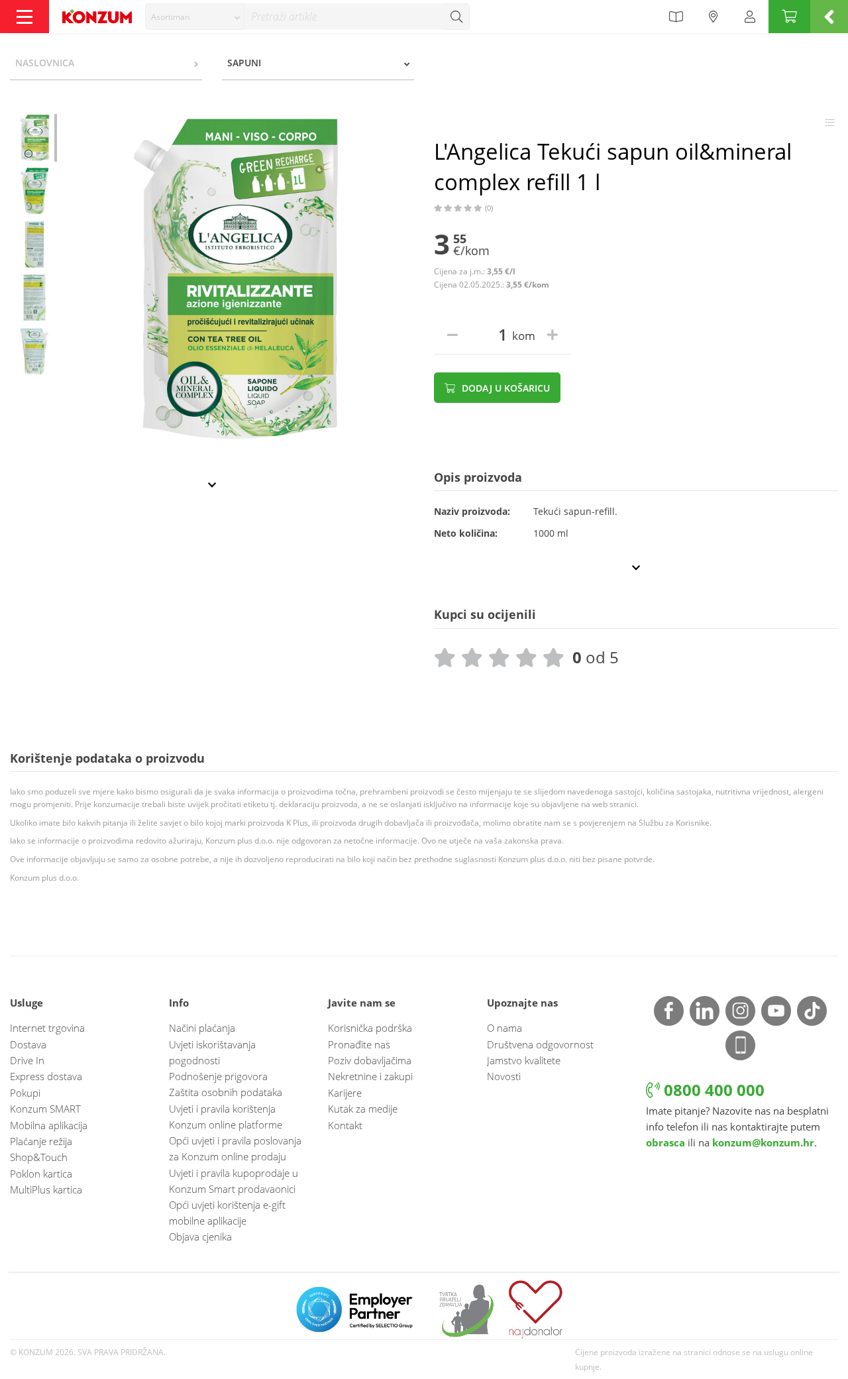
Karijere (345, 1092)
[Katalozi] (676, 16)
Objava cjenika (200, 1236)
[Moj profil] (749, 16)
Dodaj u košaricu (504, 388)
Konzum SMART (45, 1108)
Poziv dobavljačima (369, 1060)
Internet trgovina (47, 1027)
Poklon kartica (41, 1173)
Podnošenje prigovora (218, 1076)
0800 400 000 (712, 1090)
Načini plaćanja (202, 1027)
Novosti (504, 1076)
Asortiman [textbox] (170, 17)
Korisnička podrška (370, 1027)
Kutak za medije (363, 1108)
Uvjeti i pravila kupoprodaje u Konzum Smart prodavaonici (233, 1180)
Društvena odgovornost (540, 1044)
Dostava (28, 1044)
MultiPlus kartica (46, 1189)
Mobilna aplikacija (48, 1125)
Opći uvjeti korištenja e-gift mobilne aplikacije (227, 1212)
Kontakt (345, 1125)
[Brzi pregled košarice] (829, 16)
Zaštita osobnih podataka (225, 1092)
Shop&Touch (39, 1157)
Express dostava (46, 1076)
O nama (504, 1027)
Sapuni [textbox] (244, 62)
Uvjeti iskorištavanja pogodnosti (212, 1052)
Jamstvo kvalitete (523, 1060)
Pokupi (25, 1092)
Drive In (27, 1060)
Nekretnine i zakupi (370, 1076)
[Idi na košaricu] (789, 16)
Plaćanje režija (41, 1141)
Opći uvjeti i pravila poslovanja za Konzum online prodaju (235, 1148)
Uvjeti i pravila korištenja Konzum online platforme (225, 1116)
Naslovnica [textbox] (44, 62)
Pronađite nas (359, 1044)
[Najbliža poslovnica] (713, 16)
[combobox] (194, 16)
